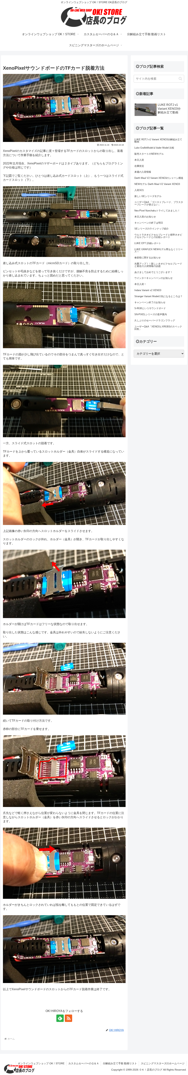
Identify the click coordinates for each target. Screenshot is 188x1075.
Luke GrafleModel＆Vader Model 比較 (154, 147)
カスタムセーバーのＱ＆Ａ (83, 1063)
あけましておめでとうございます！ (153, 272)
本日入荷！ (140, 284)
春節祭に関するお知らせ (147, 257)
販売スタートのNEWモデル (149, 153)
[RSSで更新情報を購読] (68, 1018)
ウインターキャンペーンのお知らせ (153, 278)
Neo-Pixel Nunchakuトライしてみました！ (157, 210)
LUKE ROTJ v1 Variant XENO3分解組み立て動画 (158, 140)
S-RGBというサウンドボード (150, 308)
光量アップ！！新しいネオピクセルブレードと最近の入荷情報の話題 (158, 264)
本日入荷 (139, 160)
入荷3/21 (139, 190)
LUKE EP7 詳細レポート (147, 243)
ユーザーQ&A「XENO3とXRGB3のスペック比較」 (158, 327)
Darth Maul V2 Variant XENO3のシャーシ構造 (158, 178)
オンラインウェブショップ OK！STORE (41, 1063)
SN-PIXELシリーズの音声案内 (150, 314)
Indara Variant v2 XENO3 (147, 290)
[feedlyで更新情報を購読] (60, 1018)
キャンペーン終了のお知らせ (149, 302)
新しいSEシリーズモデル (148, 196)
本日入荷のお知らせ (145, 216)
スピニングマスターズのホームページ (163, 1063)
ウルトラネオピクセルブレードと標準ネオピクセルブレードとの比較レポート (158, 236)
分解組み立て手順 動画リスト (120, 1063)
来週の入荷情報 (142, 172)
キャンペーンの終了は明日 (148, 222)
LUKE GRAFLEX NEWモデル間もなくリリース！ (158, 250)
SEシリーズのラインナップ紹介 (151, 228)
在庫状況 (139, 166)
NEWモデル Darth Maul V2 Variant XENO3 (157, 184)
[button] (180, 78)
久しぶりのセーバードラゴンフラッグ (154, 320)
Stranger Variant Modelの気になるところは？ (158, 296)
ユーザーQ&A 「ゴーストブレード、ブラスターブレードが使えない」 (158, 203)
